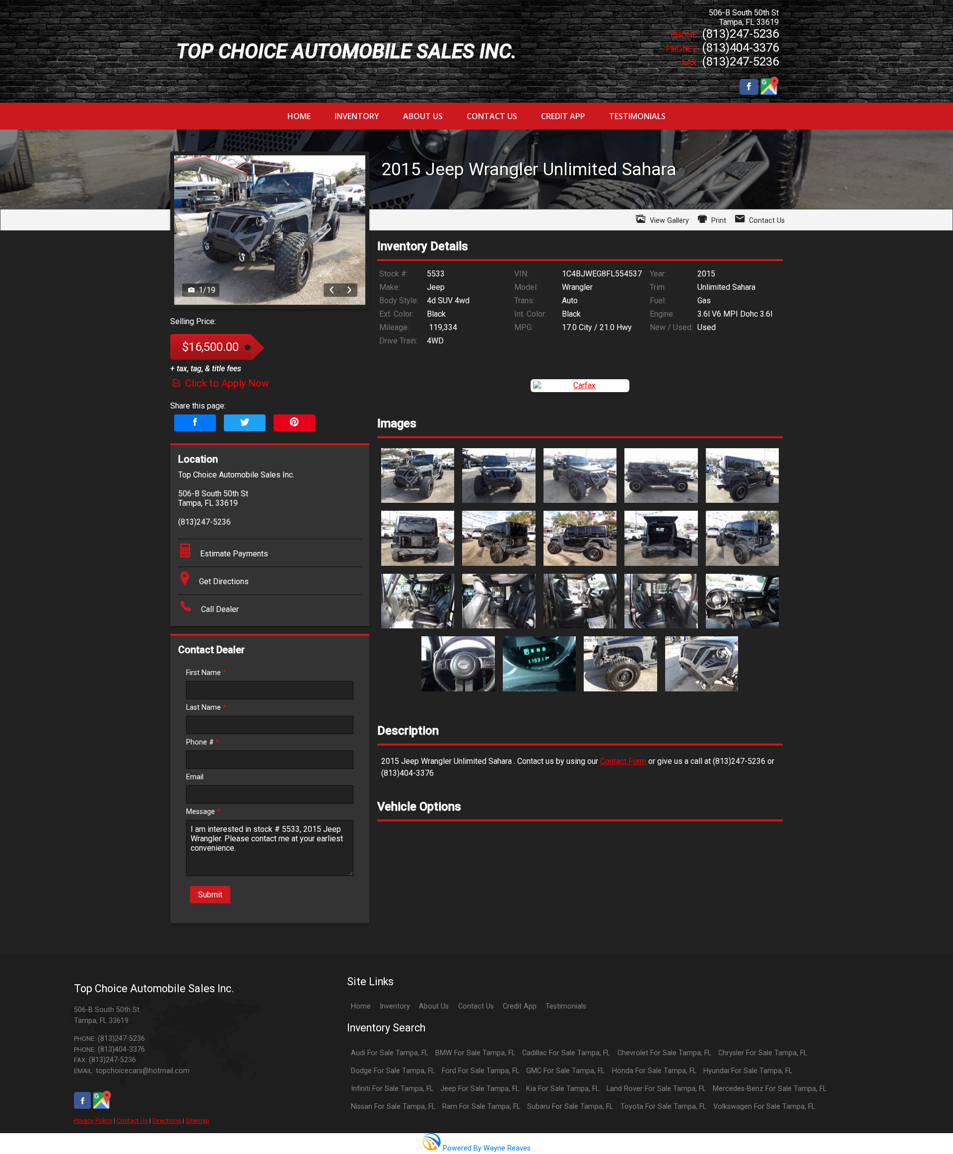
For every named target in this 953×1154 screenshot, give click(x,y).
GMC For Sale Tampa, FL (565, 1071)
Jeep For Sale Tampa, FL (479, 1089)
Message (203, 812)
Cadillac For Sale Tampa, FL (566, 1053)
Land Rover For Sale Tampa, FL (656, 1089)
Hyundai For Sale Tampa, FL (747, 1071)
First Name (206, 673)
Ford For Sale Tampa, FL (480, 1071)
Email (195, 777)
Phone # (202, 742)
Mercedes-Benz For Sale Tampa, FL (769, 1089)
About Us (434, 1006)
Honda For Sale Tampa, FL (654, 1071)
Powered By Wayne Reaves (485, 1148)
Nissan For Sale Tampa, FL (393, 1106)
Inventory (395, 1006)
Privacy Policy (93, 1120)
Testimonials (565, 1006)
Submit (210, 894)
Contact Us (132, 1120)
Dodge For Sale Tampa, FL (393, 1071)
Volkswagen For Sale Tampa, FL (764, 1106)
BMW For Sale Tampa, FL (475, 1053)
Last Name (206, 707)
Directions (166, 1120)
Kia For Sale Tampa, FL (562, 1089)
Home (361, 1006)
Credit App (520, 1006)
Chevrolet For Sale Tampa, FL (664, 1053)
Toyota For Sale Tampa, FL (663, 1106)
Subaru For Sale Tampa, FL (570, 1106)
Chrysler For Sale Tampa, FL (762, 1053)
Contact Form (623, 761)
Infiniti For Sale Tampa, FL (392, 1089)
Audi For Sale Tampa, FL (389, 1053)
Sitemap (197, 1120)
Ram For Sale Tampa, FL (481, 1106)
